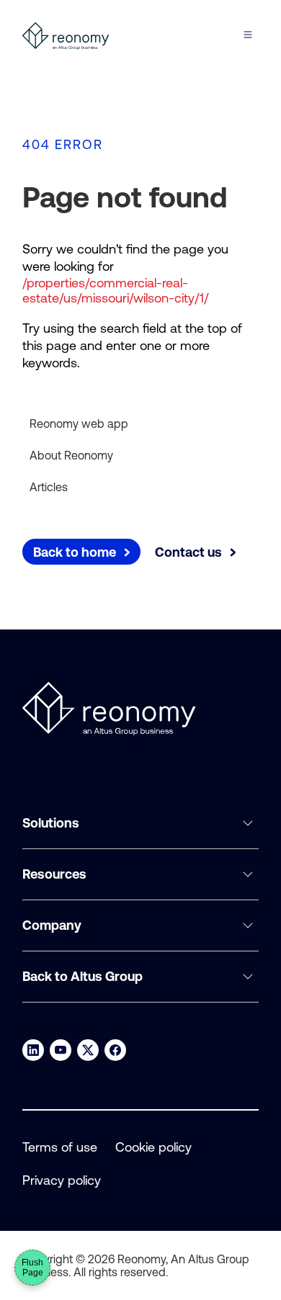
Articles (49, 486)
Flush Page (32, 1268)
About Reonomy (71, 455)
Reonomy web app (79, 423)
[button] (140, 823)
